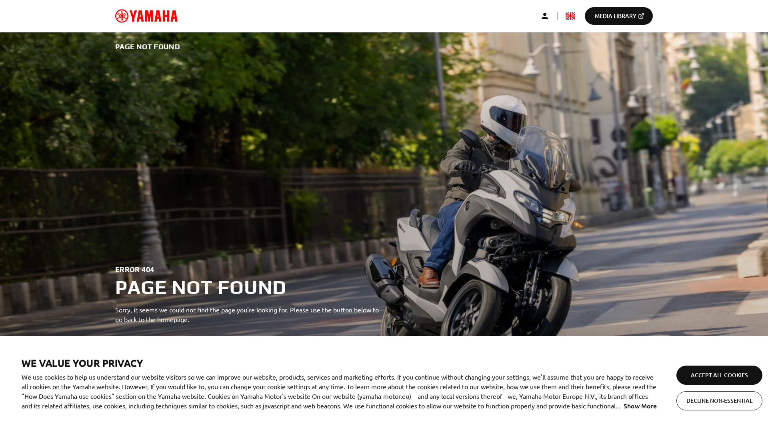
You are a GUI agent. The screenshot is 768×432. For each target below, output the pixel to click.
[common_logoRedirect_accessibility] (146, 16)
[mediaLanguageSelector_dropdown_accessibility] (570, 16)
